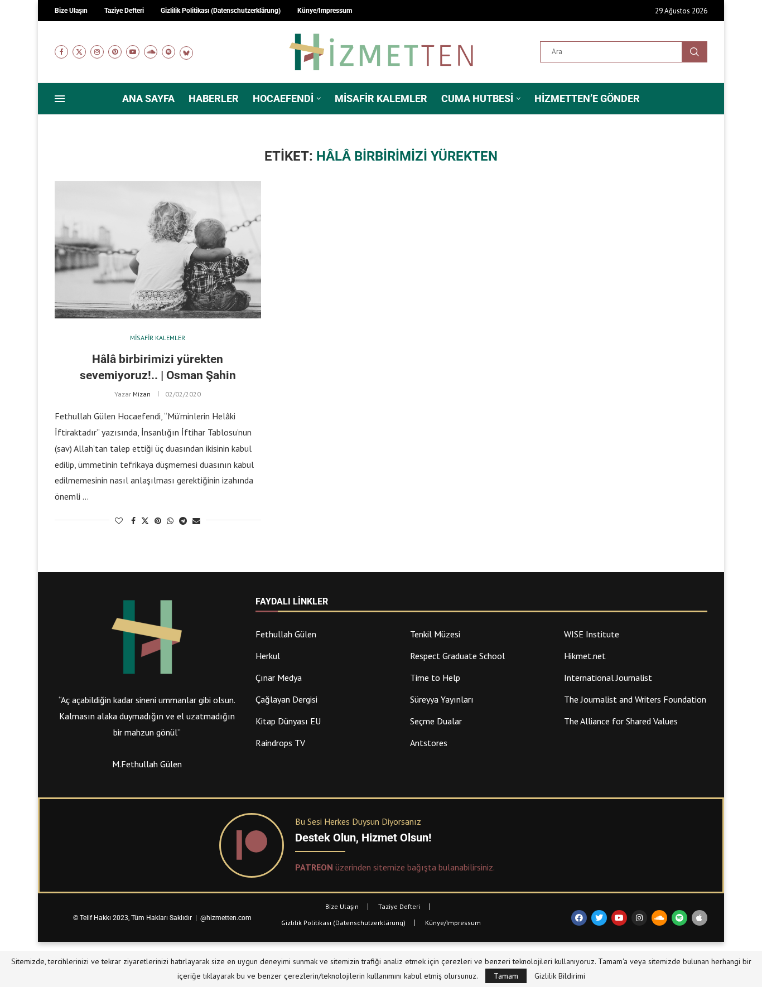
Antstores (428, 742)
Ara (694, 51)
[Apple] (699, 918)
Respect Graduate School (457, 655)
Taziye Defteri (399, 906)
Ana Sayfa (148, 98)
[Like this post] (119, 521)
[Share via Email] (196, 521)
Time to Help (435, 677)
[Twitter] (79, 52)
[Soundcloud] (150, 52)
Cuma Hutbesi (477, 98)
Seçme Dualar (436, 721)
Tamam (506, 976)
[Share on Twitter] (145, 521)
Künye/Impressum (453, 922)
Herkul (267, 655)
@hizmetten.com (226, 918)
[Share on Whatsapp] (170, 521)
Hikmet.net (585, 655)
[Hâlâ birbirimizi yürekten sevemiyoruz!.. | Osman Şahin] (158, 250)
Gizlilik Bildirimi (559, 976)
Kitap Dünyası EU (288, 721)
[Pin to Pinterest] (158, 521)
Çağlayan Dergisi (286, 699)
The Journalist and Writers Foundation (635, 699)
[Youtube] (132, 52)
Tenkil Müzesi (435, 634)
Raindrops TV (280, 742)
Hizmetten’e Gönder (587, 98)
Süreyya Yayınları (442, 699)
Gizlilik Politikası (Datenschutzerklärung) (343, 922)
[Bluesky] (186, 52)
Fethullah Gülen (285, 634)
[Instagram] (97, 52)
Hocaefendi (283, 98)
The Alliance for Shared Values (621, 721)
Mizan (142, 394)
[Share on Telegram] (183, 521)
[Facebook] (61, 52)
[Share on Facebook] (133, 521)
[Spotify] (168, 52)
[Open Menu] (60, 99)
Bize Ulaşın (342, 906)
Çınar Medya (278, 677)
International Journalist (608, 677)
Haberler (214, 98)
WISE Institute (591, 634)
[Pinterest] (115, 52)
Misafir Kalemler (381, 98)
